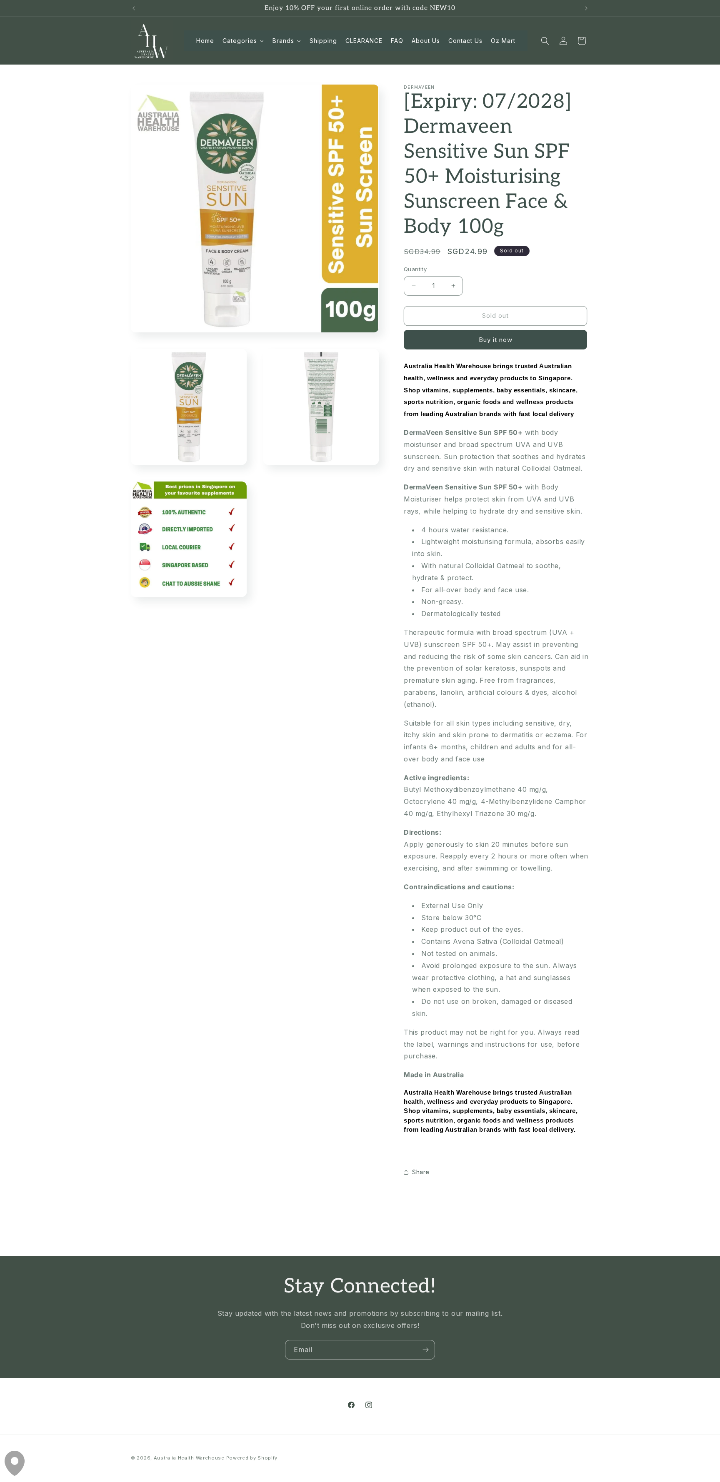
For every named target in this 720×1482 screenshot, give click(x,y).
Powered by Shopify (252, 1458)
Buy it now (495, 340)
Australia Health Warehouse (189, 1458)
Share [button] (421, 1171)
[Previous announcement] (134, 8)
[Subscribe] (425, 1350)
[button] (545, 41)
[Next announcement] (586, 8)
